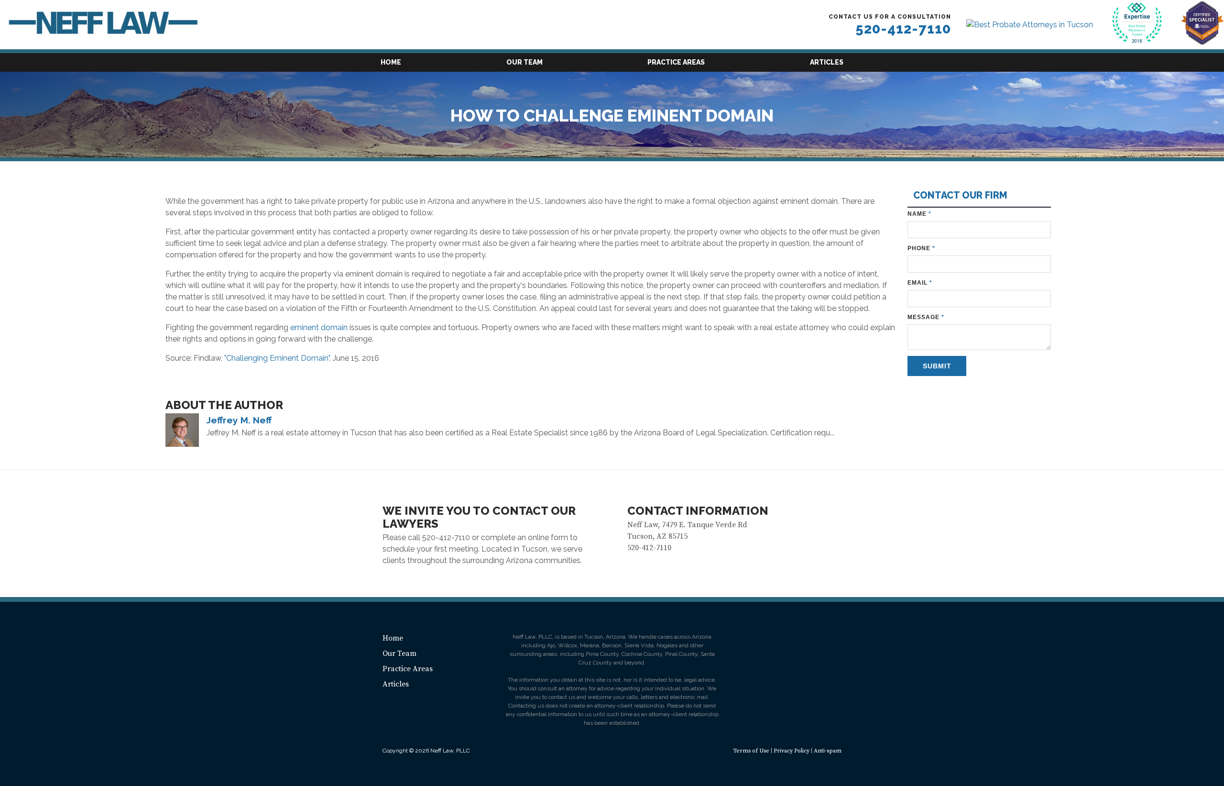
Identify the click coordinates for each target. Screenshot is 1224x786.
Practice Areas (676, 62)
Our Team (524, 62)
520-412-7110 (903, 29)
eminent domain (320, 327)
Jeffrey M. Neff (239, 420)
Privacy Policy (791, 750)
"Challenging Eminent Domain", (277, 358)
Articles (826, 62)
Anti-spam (828, 750)
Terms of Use (751, 750)
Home (391, 62)
